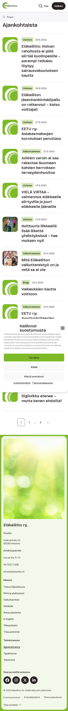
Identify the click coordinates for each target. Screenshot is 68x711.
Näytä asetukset (34, 376)
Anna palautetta (12, 612)
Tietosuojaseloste (53, 697)
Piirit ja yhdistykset (13, 593)
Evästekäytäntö (22, 382)
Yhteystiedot (10, 625)
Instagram (16, 680)
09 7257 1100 (11, 564)
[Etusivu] (15, 5)
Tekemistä (9, 659)
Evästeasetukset (11, 697)
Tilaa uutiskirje (11, 631)
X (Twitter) (25, 680)
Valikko (58, 5)
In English (8, 618)
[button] (62, 328)
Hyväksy (34, 357)
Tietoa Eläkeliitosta (14, 586)
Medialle (8, 605)
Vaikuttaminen (11, 599)
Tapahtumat (10, 653)
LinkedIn (34, 680)
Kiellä (34, 366)
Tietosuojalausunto (42, 382)
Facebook (7, 680)
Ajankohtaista (11, 646)
